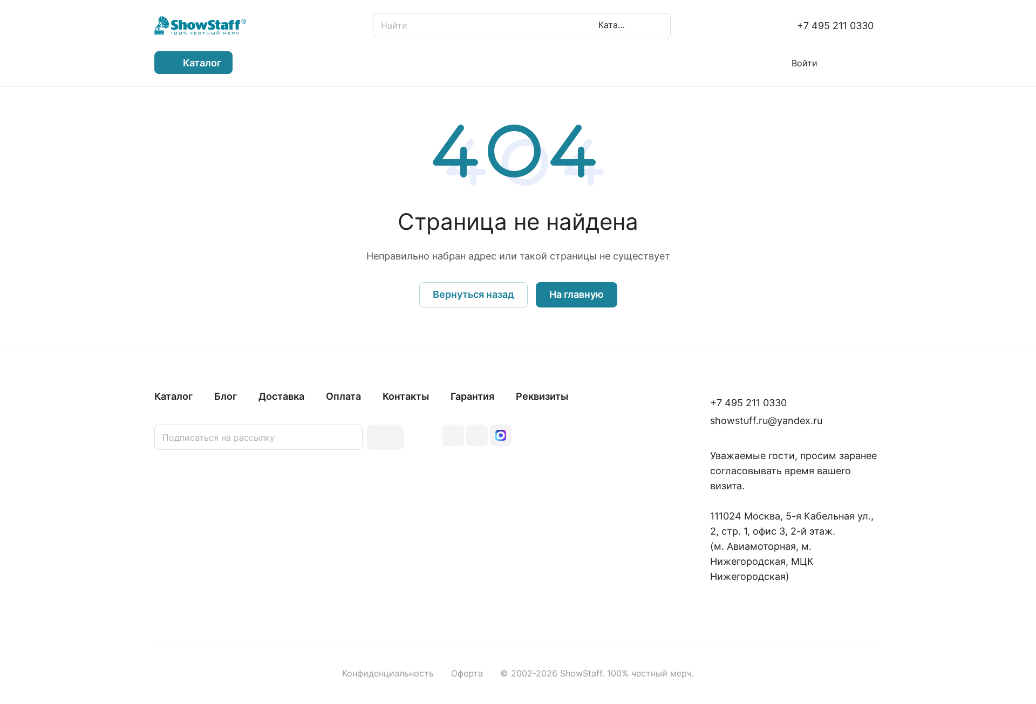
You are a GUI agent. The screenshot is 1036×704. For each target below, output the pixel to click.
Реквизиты (542, 396)
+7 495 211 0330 (835, 25)
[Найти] (657, 25)
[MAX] (501, 435)
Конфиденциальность (388, 673)
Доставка (281, 396)
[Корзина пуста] (876, 62)
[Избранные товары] (844, 62)
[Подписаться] (385, 437)
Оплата (343, 396)
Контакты (406, 396)
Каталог (173, 396)
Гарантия (472, 396)
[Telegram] (477, 435)
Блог (225, 396)
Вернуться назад (473, 294)
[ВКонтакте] (453, 435)
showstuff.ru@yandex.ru (766, 420)
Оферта (467, 673)
